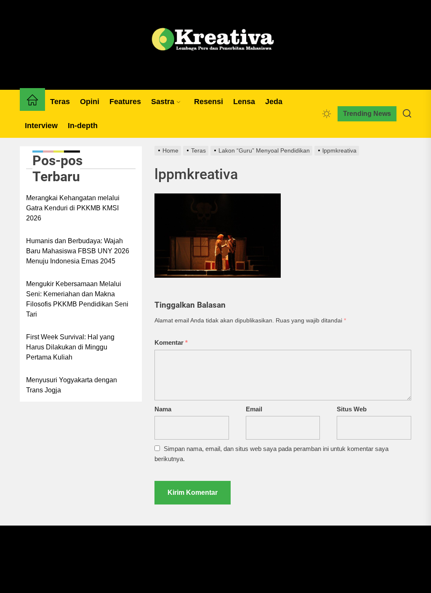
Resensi (208, 101)
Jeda (273, 101)
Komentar (171, 342)
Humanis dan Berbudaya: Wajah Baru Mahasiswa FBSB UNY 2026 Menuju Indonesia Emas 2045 (77, 251)
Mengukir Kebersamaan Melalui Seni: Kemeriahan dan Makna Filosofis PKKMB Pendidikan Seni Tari (77, 299)
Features (125, 101)
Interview (41, 125)
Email (254, 409)
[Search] (407, 113)
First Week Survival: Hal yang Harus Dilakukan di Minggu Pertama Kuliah (70, 347)
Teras (60, 101)
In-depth (83, 125)
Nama (162, 409)
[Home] (32, 101)
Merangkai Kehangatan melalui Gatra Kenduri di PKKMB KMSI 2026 (73, 208)
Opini (89, 101)
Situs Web (352, 409)
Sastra (162, 101)
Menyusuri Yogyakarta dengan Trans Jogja (71, 385)
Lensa (244, 101)
